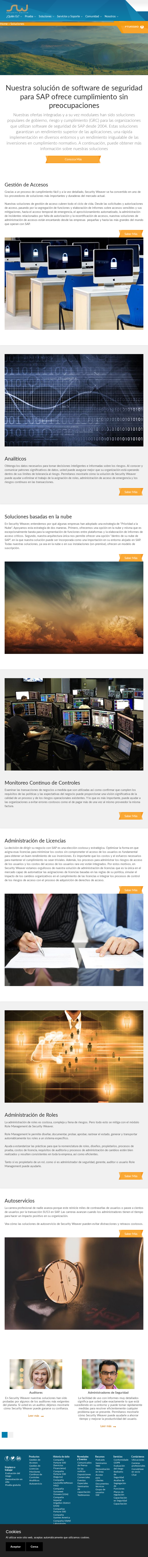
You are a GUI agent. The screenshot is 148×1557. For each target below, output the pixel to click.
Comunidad (92, 16)
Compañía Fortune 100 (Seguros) (59, 1474)
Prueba (29, 16)
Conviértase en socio (138, 1470)
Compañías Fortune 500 (59, 1510)
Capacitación (120, 1504)
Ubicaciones (138, 1460)
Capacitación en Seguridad (120, 1499)
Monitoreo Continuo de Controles (35, 1474)
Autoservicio (35, 1484)
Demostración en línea (103, 1470)
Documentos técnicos (102, 1485)
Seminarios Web (101, 1464)
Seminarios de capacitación (83, 1489)
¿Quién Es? (12, 16)
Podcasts (100, 1460)
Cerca (34, 1546)
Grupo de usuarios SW (100, 1492)
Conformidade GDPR (121, 1461)
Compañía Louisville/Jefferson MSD (63, 1483)
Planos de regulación (119, 1493)
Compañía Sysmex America (61, 1516)
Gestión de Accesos (34, 1461)
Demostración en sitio (14, 1480)
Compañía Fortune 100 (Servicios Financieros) (59, 1464)
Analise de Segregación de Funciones (120, 1484)
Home (4, 24)
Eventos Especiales (82, 1481)
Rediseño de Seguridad (119, 1474)
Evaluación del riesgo (12, 1474)
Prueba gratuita (13, 1485)
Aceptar (15, 1546)
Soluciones (45, 16)
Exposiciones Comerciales (84, 1475)
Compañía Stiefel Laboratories (62, 1522)
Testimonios (83, 1495)
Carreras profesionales (138, 1464)
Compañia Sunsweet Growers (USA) (60, 1491)
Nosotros (110, 16)
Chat (134, 1475)
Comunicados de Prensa (84, 1464)
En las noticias (81, 1470)
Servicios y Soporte (68, 16)
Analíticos (34, 1480)
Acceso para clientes (99, 1478)
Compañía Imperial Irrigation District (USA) (61, 1501)
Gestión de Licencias (34, 1467)
